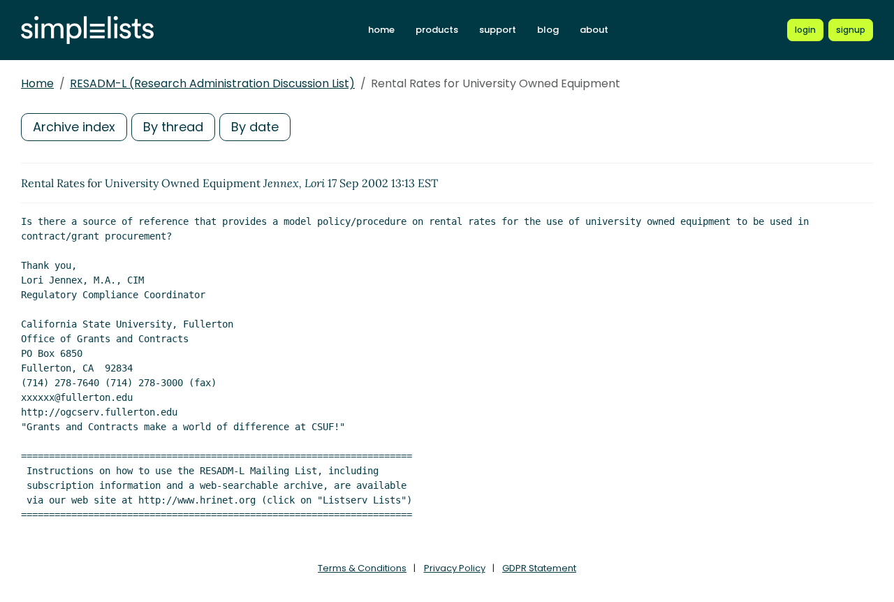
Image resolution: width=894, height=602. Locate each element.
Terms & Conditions (362, 568)
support (497, 29)
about (594, 29)
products (437, 29)
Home (37, 83)
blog (548, 29)
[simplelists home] (87, 30)
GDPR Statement (539, 568)
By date (255, 126)
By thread (173, 126)
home (381, 29)
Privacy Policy (454, 568)
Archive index (74, 126)
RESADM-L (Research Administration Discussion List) (212, 83)
